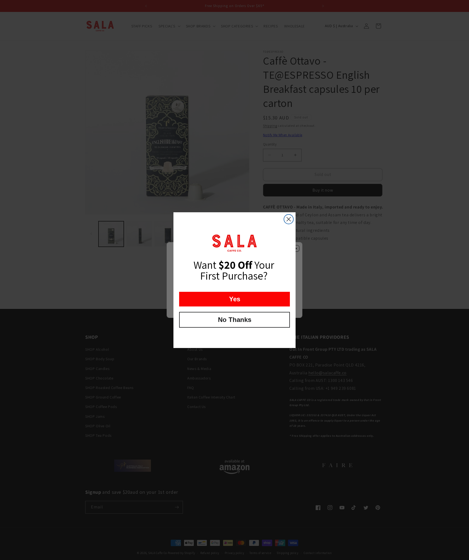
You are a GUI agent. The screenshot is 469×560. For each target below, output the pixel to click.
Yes (234, 299)
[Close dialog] (288, 219)
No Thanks (234, 319)
